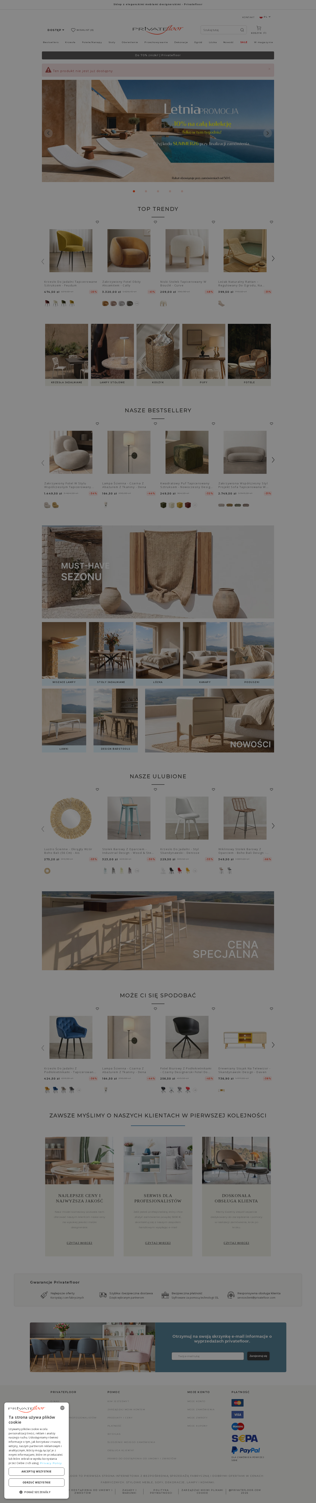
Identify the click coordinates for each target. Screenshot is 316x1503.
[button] (36, 1491)
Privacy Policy (51, 1463)
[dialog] (36, 1451)
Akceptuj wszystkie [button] (36, 1471)
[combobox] (62, 1408)
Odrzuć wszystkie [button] (37, 1482)
